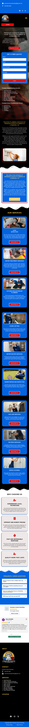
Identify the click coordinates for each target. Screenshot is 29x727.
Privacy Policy (9, 724)
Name (4, 56)
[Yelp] (25, 11)
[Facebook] (20, 11)
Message (5, 72)
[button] (26, 17)
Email (4, 62)
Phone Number (6, 67)
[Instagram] (22, 11)
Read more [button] (4, 630)
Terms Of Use (20, 724)
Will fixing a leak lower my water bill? (11, 596)
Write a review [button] (14, 613)
